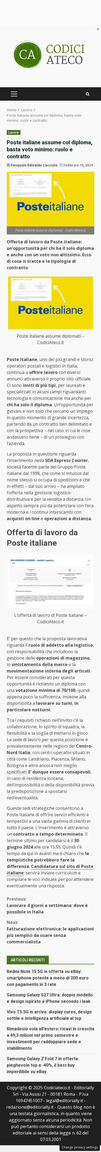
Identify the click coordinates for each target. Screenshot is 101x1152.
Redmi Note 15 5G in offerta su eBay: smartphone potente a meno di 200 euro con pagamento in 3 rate (48, 978)
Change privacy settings (80, 1147)
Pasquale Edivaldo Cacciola (34, 165)
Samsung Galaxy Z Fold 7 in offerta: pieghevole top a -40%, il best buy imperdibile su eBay (43, 1065)
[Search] (87, 94)
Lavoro (13, 132)
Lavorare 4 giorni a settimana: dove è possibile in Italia (47, 905)
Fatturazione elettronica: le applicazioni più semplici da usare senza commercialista (50, 932)
